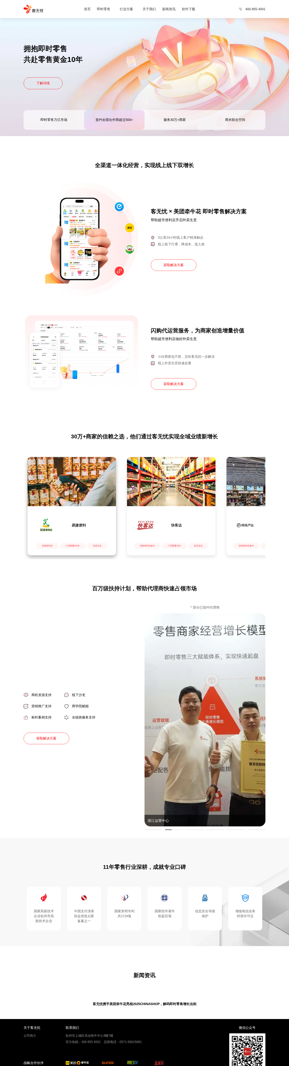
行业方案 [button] (126, 9)
